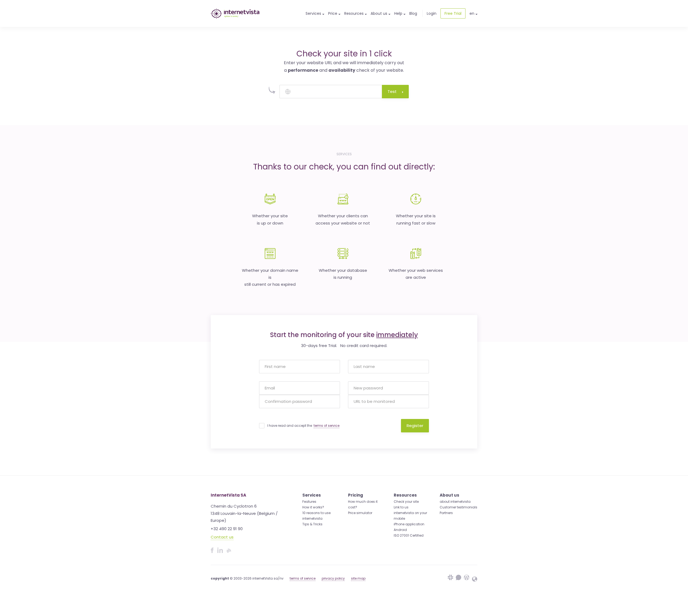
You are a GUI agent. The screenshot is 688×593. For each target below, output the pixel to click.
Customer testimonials (458, 507)
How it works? (313, 507)
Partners (446, 513)
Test (392, 91)
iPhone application (409, 524)
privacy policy (333, 578)
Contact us (222, 537)
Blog (413, 13)
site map (358, 578)
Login (431, 13)
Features (309, 501)
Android (400, 529)
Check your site (406, 501)
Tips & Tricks (312, 524)
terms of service (326, 425)
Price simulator (360, 513)
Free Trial (453, 13)
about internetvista (455, 501)
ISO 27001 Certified (409, 535)
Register (415, 425)
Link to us (401, 507)
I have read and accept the (303, 425)
